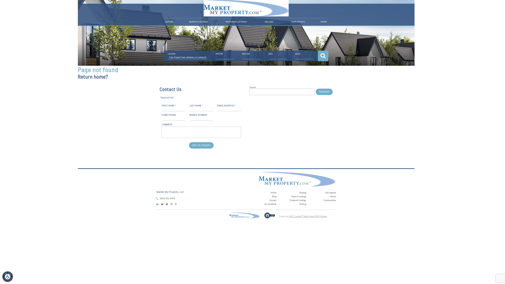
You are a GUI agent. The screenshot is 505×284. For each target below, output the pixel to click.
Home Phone (169, 115)
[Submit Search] (323, 56)
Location (171, 54)
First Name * (169, 106)
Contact (272, 200)
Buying (169, 22)
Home (273, 193)
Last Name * (196, 106)
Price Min (219, 54)
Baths (297, 54)
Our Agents (298, 22)
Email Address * (226, 106)
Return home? (93, 76)
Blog (274, 196)
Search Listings (198, 22)
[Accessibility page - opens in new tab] (269, 216)
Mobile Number (198, 115)
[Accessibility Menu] (7, 276)
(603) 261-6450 (167, 198)
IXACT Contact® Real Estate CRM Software (308, 216)
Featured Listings (236, 22)
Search (252, 87)
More (324, 22)
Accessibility (270, 204)
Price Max (246, 54)
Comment (167, 124)
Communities (329, 200)
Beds (271, 54)
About (333, 196)
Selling (269, 22)
